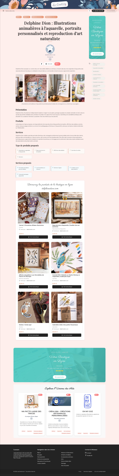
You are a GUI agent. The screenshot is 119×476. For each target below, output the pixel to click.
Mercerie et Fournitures (43, 461)
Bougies (39, 454)
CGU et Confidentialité (100, 471)
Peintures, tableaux (37, 17)
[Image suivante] (47, 207)
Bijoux (39, 452)
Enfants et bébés (66, 454)
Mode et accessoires (43, 459)
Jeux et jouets (65, 465)
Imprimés (26, 17)
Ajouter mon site (99, 10)
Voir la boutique (34, 237)
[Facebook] (89, 11)
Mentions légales (88, 471)
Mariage (63, 463)
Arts (62, 459)
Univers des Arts (10, 11)
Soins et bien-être (66, 461)
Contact (88, 453)
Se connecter (111, 10)
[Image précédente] (20, 207)
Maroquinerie (41, 457)
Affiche (19, 17)
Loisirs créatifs (41, 463)
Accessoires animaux (67, 457)
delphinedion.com (31, 229)
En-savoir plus (97, 54)
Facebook (89, 455)
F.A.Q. (80, 471)
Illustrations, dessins (51, 17)
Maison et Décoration (67, 452)
